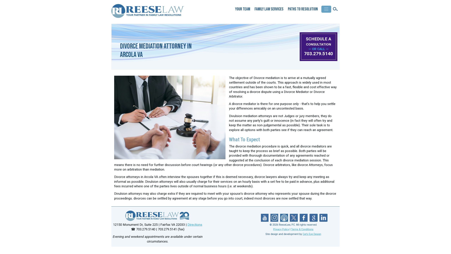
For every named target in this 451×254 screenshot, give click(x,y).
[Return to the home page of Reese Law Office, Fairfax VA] (148, 12)
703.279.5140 (318, 53)
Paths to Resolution (303, 9)
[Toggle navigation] (326, 9)
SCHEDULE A (318, 41)
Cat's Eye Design (312, 234)
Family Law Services (269, 9)
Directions (194, 225)
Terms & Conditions (302, 229)
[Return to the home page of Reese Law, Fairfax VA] (157, 216)
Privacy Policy (281, 229)
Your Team (242, 9)
